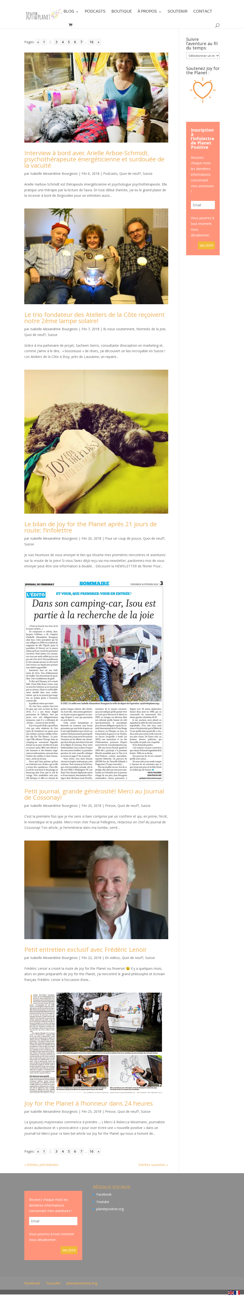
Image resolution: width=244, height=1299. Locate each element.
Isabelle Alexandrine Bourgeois (54, 173)
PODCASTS (95, 12)
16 (91, 42)
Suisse (147, 173)
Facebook (104, 1194)
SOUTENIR (177, 12)
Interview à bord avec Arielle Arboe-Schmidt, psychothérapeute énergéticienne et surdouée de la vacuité (94, 159)
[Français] (237, 1292)
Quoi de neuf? (130, 173)
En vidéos (112, 957)
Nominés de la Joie (150, 329)
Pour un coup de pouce (123, 538)
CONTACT (202, 12)
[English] (231, 1292)
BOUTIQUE (121, 12)
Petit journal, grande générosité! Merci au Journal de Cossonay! (94, 794)
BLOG (68, 12)
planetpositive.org (110, 1209)
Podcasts (110, 173)
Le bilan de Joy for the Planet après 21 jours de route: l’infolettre (90, 527)
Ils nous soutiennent (118, 329)
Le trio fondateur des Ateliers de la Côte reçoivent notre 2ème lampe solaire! (94, 317)
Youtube (102, 1201)
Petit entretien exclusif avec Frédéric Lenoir (85, 949)
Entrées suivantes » (153, 1164)
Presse (110, 805)
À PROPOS (147, 12)
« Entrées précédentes (41, 1164)
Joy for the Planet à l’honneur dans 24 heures (88, 1103)
